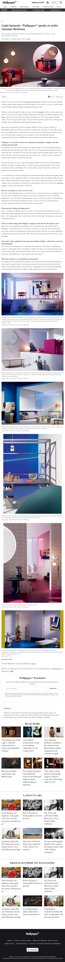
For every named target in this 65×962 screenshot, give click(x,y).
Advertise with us (22, 943)
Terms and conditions (40, 940)
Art (2, 21)
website (33, 664)
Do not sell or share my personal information (44, 943)
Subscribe (54, 2)
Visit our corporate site (51, 956)
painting (41, 112)
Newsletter (60, 96)
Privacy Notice (49, 693)
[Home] (5, 7)
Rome (3, 117)
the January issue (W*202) (33, 102)
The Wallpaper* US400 (38, 10)
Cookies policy (9, 943)
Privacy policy (53, 940)
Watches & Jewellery (48, 7)
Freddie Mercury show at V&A (19, 10)
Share (5, 96)
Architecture (13, 7)
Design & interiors (24, 7)
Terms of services (24, 693)
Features (29, 39)
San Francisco (57, 669)
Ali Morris (6, 39)
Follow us (52, 96)
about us (10, 940)
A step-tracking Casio (55, 10)
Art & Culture (36, 7)
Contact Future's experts (22, 940)
